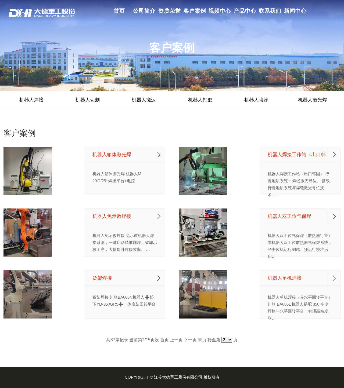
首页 (164, 340)
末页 (202, 340)
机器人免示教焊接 (111, 216)
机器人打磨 (200, 100)
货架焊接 (102, 278)
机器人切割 (88, 100)
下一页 (190, 340)
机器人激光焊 (312, 100)
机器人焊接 (31, 100)
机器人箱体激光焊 (111, 154)
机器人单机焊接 (285, 278)
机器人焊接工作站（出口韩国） (297, 155)
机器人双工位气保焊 (289, 216)
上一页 (176, 340)
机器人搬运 (144, 100)
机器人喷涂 (256, 100)
